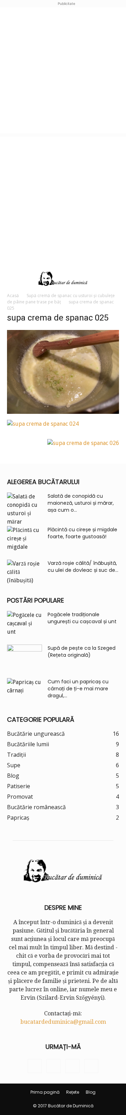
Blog (91, 1092)
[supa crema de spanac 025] (63, 412)
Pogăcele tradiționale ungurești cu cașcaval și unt (82, 618)
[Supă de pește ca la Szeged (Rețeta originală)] (24, 657)
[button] (11, 278)
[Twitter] (91, 1066)
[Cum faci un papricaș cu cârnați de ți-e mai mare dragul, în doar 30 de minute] (24, 690)
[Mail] (72, 1066)
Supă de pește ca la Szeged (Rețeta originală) (81, 652)
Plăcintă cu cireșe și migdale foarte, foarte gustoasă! (82, 533)
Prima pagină (44, 1092)
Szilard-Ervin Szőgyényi (71, 997)
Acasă (13, 295)
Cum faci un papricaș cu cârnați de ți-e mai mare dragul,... (78, 688)
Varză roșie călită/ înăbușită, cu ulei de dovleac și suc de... (83, 567)
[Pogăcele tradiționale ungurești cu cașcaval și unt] (24, 623)
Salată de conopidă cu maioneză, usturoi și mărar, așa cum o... (81, 502)
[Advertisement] (63, 70)
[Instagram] (54, 1066)
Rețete (72, 1092)
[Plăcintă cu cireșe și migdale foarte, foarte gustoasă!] (24, 538)
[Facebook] (35, 1066)
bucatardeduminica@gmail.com (63, 1022)
